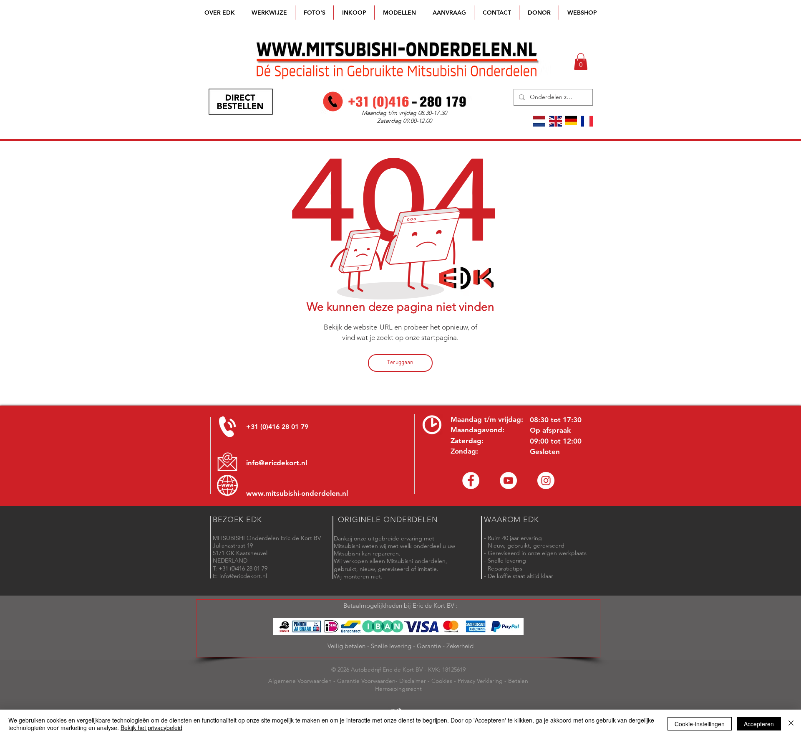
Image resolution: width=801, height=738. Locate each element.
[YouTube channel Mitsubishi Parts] (508, 480)
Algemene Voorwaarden (300, 681)
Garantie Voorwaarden (366, 681)
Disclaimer (412, 681)
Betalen (518, 681)
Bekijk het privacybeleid (151, 727)
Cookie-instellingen (700, 724)
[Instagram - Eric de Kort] (545, 480)
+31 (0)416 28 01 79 (277, 427)
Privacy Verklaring (480, 681)
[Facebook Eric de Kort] (470, 480)
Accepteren (759, 724)
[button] (399, 12)
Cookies (441, 681)
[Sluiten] (791, 723)
